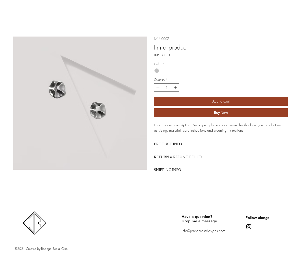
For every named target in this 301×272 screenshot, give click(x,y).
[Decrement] (157, 87)
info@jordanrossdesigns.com (203, 230)
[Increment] (176, 87)
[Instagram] (248, 226)
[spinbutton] (166, 87)
